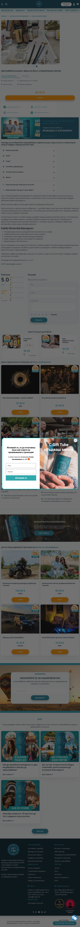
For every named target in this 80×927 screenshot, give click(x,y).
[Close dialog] (75, 440)
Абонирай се (21, 478)
